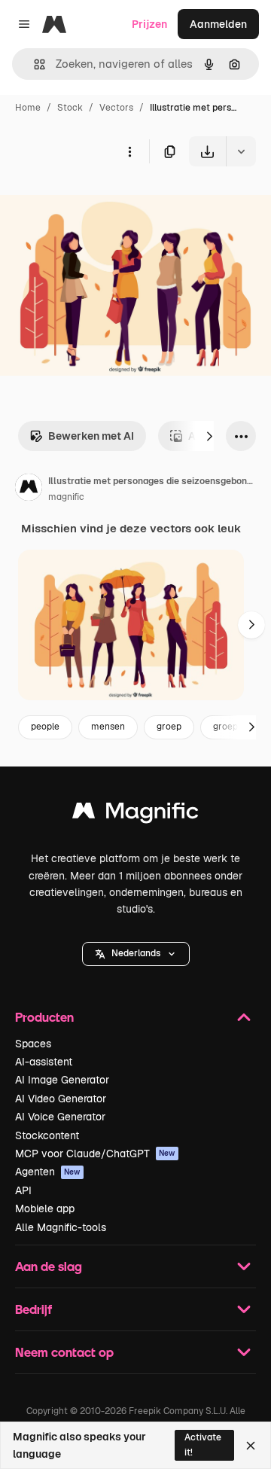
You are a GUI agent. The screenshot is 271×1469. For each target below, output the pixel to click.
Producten (44, 1017)
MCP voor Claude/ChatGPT (95, 1153)
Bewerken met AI (91, 436)
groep (169, 727)
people (45, 727)
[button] (136, 954)
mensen (108, 727)
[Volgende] (209, 436)
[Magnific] (135, 814)
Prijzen (149, 24)
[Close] (250, 1446)
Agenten (48, 1171)
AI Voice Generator (60, 1116)
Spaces (33, 1043)
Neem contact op (64, 1352)
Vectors (116, 108)
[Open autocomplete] (33, 64)
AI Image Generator (62, 1080)
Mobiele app (45, 1208)
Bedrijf (33, 1309)
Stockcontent (47, 1135)
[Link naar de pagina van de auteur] (28, 489)
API (23, 1190)
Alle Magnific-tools (60, 1227)
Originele (99, 201)
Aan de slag (48, 1266)
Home (28, 108)
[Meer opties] (129, 151)
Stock (70, 108)
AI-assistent (43, 1061)
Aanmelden (218, 24)
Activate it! (202, 1444)
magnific (66, 497)
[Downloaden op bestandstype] (241, 151)
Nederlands (135, 953)
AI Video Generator (60, 1098)
